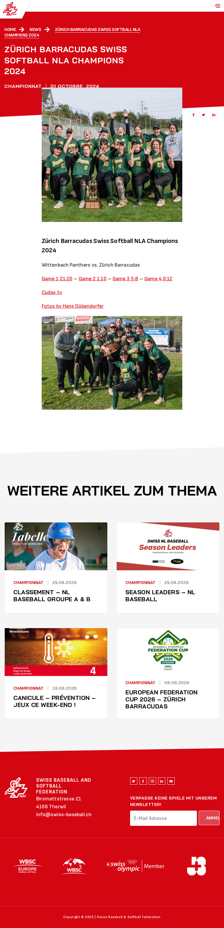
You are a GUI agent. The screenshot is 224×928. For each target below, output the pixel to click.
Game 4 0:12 (158, 279)
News (35, 29)
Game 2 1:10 (92, 279)
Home (10, 29)
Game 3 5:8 (125, 279)
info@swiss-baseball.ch (64, 814)
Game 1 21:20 (57, 279)
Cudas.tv (52, 292)
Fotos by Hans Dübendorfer (73, 306)
